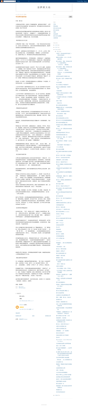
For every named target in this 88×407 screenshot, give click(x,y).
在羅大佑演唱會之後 (61, 326)
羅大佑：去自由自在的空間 (63, 157)
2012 (56, 49)
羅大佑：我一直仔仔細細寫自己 (64, 198)
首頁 (33, 316)
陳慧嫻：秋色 (59, 257)
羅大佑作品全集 (22, 287)
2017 (56, 47)
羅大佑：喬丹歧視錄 (61, 249)
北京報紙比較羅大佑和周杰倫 (63, 343)
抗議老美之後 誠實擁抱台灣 (63, 295)
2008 (56, 395)
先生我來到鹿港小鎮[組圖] (62, 357)
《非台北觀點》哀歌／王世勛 (63, 268)
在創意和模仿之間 (60, 368)
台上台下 (58, 216)
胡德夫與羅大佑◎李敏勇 (62, 335)
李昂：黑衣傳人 (60, 370)
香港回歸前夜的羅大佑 (61, 134)
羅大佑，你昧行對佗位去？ (63, 324)
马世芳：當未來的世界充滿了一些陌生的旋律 (64, 54)
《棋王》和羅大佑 (60, 264)
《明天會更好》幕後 (61, 113)
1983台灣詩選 (59, 147)
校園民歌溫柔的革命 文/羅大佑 (63, 202)
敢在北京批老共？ (60, 333)
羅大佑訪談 (56, 30)
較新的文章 (18, 316)
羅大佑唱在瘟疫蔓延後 (61, 105)
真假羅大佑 (59, 299)
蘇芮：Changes (60, 222)
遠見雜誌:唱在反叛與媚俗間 (63, 377)
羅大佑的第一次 (60, 383)
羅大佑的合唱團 (60, 149)
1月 (58, 51)
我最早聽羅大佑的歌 (61, 381)
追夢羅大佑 (44, 7)
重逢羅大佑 (59, 389)
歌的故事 (55, 34)
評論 (54, 24)
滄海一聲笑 (59, 100)
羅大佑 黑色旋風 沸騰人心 (62, 290)
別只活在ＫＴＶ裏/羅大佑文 (63, 209)
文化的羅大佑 (59, 362)
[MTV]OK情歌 (59, 220)
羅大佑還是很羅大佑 (61, 253)
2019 (56, 45)
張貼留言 (18, 313)
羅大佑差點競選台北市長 (62, 118)
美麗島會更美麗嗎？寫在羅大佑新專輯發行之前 (64, 321)
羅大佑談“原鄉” (60, 183)
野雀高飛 (58, 229)
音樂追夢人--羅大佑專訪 (62, 160)
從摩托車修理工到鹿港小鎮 (63, 76)
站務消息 (55, 38)
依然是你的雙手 (60, 225)
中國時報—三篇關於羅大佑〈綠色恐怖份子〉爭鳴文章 (64, 312)
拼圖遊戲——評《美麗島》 (63, 330)
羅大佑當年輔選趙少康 (61, 122)
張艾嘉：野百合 (60, 214)
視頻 (54, 32)
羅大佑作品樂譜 (57, 36)
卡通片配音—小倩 (60, 246)
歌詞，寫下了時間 (60, 345)
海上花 (58, 227)
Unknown (22, 304)
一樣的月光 (59, 103)
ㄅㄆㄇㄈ (58, 240)
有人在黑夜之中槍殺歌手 (62, 84)
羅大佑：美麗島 (60, 234)
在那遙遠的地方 (60, 205)
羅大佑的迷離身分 (60, 282)
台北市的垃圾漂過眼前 (61, 372)
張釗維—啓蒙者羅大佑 (61, 302)
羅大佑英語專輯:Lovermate (62, 211)
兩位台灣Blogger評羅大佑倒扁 (63, 374)
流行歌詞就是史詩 (60, 392)
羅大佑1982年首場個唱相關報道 (64, 120)
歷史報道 (55, 26)
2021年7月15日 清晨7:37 (27, 309)
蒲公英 (58, 337)
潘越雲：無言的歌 (60, 255)
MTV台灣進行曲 (60, 238)
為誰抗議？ (59, 288)
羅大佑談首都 (59, 196)
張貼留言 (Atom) (23, 319)
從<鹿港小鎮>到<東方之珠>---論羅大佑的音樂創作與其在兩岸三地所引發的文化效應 (64, 353)
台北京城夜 (59, 82)
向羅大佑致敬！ (60, 266)
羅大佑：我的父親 (60, 207)
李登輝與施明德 (60, 236)
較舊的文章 (48, 316)
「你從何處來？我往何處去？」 (64, 145)
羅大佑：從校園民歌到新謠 (63, 111)
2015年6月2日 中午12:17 (27, 301)
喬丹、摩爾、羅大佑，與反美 (63, 297)
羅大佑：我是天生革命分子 (63, 186)
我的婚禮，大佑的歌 (61, 318)
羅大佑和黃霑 (59, 116)
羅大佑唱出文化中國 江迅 (63, 315)
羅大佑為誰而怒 (60, 293)
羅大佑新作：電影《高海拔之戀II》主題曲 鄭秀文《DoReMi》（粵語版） (64, 68)
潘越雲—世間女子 (60, 251)
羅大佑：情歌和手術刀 (61, 162)
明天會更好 (59, 231)
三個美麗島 (59, 90)
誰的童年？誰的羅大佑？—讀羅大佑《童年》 (64, 275)
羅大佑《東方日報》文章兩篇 (63, 155)
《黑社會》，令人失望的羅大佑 (64, 359)
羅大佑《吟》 (59, 200)
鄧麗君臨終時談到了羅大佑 (63, 132)
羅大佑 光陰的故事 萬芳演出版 (63, 218)
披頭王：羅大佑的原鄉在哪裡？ (64, 379)
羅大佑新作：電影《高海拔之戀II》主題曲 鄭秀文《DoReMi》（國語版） (64, 62)
